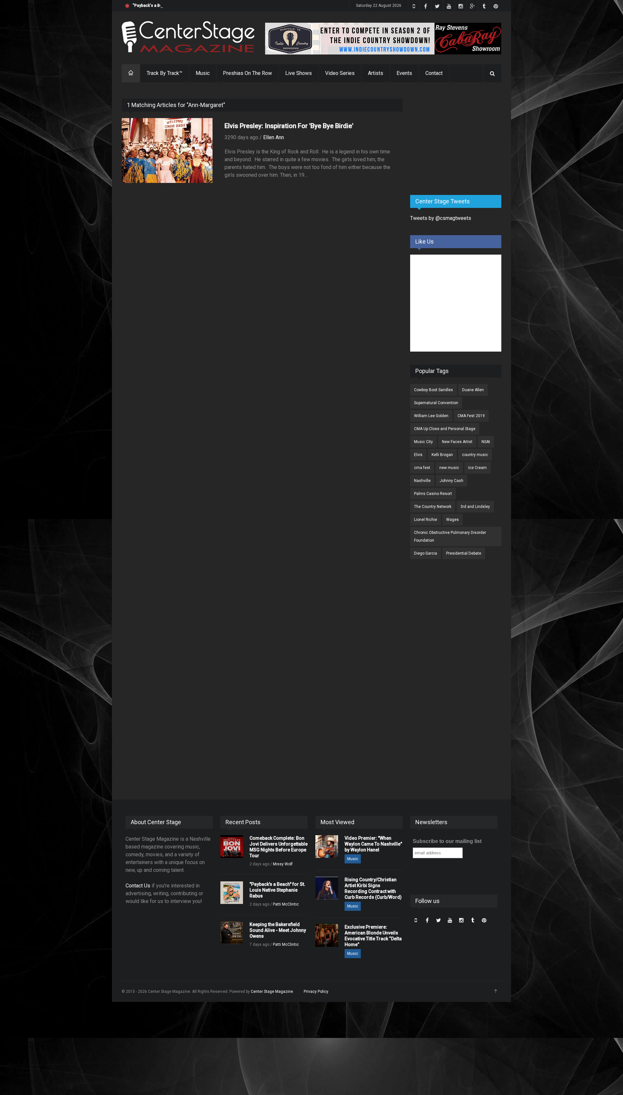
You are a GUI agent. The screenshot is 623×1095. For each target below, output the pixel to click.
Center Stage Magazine (272, 991)
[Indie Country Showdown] (383, 38)
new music (449, 467)
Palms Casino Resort (433, 493)
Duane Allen (473, 390)
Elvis (418, 454)
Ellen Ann (273, 137)
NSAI (486, 441)
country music (475, 454)
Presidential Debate (463, 553)
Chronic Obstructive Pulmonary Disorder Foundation (450, 536)
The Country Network (432, 506)
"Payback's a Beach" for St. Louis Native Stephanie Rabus (185, 5)
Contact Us (138, 886)
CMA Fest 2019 (471, 416)
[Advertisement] (458, 139)
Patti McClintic (286, 904)
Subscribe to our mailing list (447, 841)
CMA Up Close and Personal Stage (444, 429)
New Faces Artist (457, 441)
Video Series (340, 73)
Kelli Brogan (442, 454)
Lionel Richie (425, 519)
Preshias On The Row (247, 73)
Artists (375, 73)
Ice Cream (477, 467)
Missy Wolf (283, 864)
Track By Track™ (164, 73)
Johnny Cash (451, 480)
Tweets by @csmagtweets (440, 218)
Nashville (422, 480)
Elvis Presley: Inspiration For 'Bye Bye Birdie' (289, 126)
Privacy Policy (316, 991)
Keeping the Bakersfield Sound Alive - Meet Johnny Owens (278, 930)
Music (203, 73)
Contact (434, 73)
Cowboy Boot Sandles (433, 390)
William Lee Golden (431, 416)
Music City (423, 441)
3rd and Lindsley (475, 506)
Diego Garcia (425, 553)
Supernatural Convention (436, 403)
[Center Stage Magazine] (188, 37)
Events (404, 73)
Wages (452, 519)
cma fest (422, 467)
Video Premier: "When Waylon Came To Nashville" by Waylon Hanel (373, 844)
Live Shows (298, 73)
